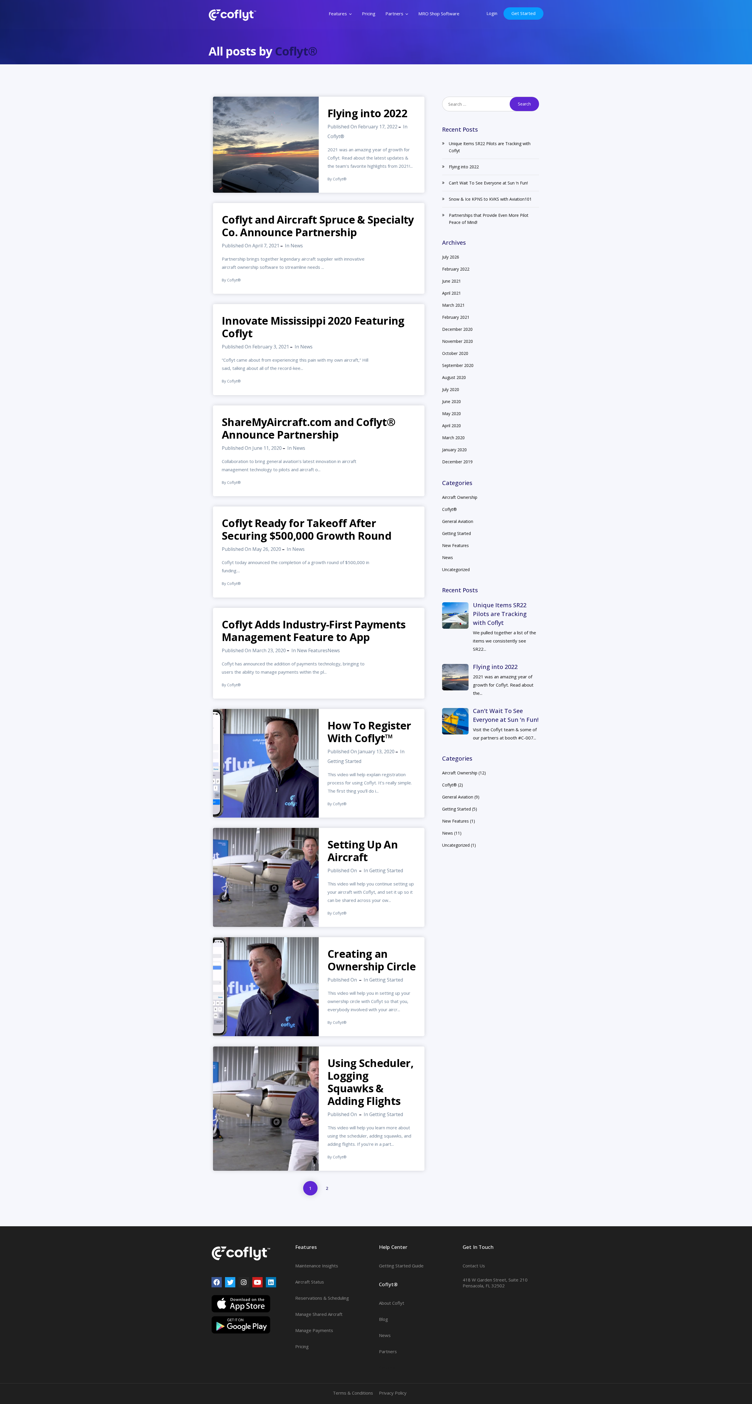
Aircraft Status (309, 1282)
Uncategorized (456, 569)
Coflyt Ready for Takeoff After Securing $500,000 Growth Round (306, 529)
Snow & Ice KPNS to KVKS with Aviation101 (490, 199)
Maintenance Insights (316, 1266)
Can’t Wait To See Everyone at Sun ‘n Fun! (488, 183)
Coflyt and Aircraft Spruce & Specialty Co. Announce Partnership (318, 225)
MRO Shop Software (438, 13)
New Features (312, 650)
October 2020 (455, 353)
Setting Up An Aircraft (363, 850)
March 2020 (453, 437)
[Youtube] (257, 1282)
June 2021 (451, 281)
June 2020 (451, 401)
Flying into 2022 (367, 113)
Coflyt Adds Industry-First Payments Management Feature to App (314, 630)
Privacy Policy (393, 1393)
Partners (394, 13)
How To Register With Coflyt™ (369, 731)
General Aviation (457, 521)
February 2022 (455, 269)
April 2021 (451, 293)
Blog (383, 1319)
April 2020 (451, 425)
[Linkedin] (271, 1282)
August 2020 (454, 377)
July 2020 (450, 389)
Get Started (523, 13)
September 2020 (458, 365)
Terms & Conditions (353, 1393)
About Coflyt (391, 1303)
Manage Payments (314, 1330)
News (297, 245)
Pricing (368, 13)
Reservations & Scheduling (322, 1298)
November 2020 (457, 341)
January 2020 (454, 449)
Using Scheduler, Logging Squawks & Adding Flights (370, 1082)
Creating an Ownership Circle (372, 960)
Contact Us (474, 1266)
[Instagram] (244, 1282)
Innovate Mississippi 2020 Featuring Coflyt (313, 326)
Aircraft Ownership (459, 497)
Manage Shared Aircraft (319, 1314)
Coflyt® (296, 51)
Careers (387, 1368)
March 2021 (453, 305)
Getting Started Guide (401, 1266)
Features (338, 13)
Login (491, 13)
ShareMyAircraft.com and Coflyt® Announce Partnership (308, 428)
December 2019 (457, 461)
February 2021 (455, 317)
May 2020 (451, 413)
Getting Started (344, 761)
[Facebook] (217, 1282)
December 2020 (457, 329)
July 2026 (450, 257)
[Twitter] (230, 1282)
